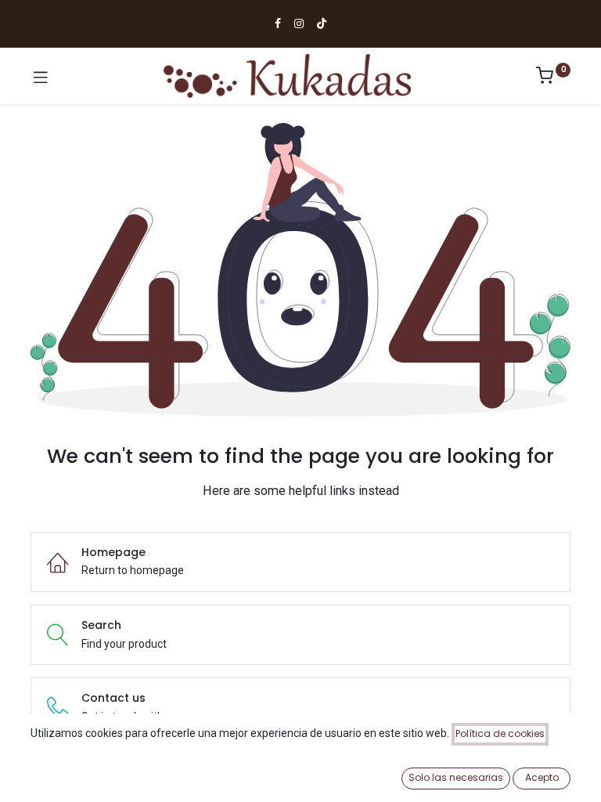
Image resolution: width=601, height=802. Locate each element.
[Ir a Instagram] (299, 23)
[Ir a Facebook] (278, 23)
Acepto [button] (542, 777)
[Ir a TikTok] (321, 23)
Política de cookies (500, 733)
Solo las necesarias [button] (455, 777)
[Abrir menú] (41, 76)
